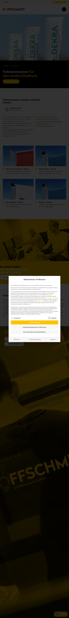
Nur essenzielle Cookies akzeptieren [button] (34, 332)
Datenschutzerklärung (50, 297)
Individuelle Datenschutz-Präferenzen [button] (34, 327)
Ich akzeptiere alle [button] (34, 322)
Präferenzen (16, 339)
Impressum (53, 339)
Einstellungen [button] (40, 301)
